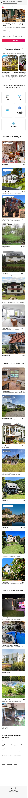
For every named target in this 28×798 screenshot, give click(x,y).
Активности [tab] (18, 740)
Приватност (11, 791)
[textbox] (7, 36)
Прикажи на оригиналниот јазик (10, 3)
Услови (16, 791)
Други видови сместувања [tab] (7, 740)
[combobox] (13, 32)
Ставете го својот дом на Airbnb (17, 6)
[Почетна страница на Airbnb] (3, 7)
